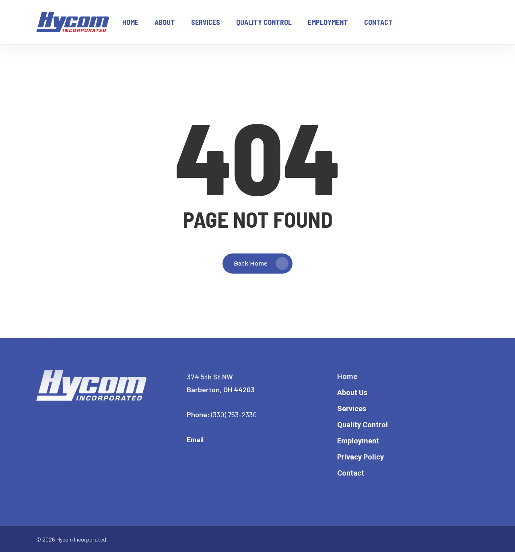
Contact (350, 473)
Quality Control (362, 424)
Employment (358, 441)
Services (351, 408)
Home (347, 376)
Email (195, 439)
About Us (352, 392)
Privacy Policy (360, 457)
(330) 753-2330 (234, 414)
